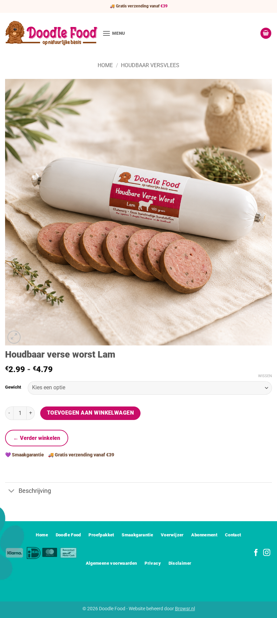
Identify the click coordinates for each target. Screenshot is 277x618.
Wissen (265, 376)
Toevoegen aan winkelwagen (90, 413)
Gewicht (13, 387)
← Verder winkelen (36, 438)
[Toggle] (11, 491)
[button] (113, 33)
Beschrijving (35, 490)
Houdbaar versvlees (150, 65)
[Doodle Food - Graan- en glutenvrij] (51, 33)
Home (105, 65)
